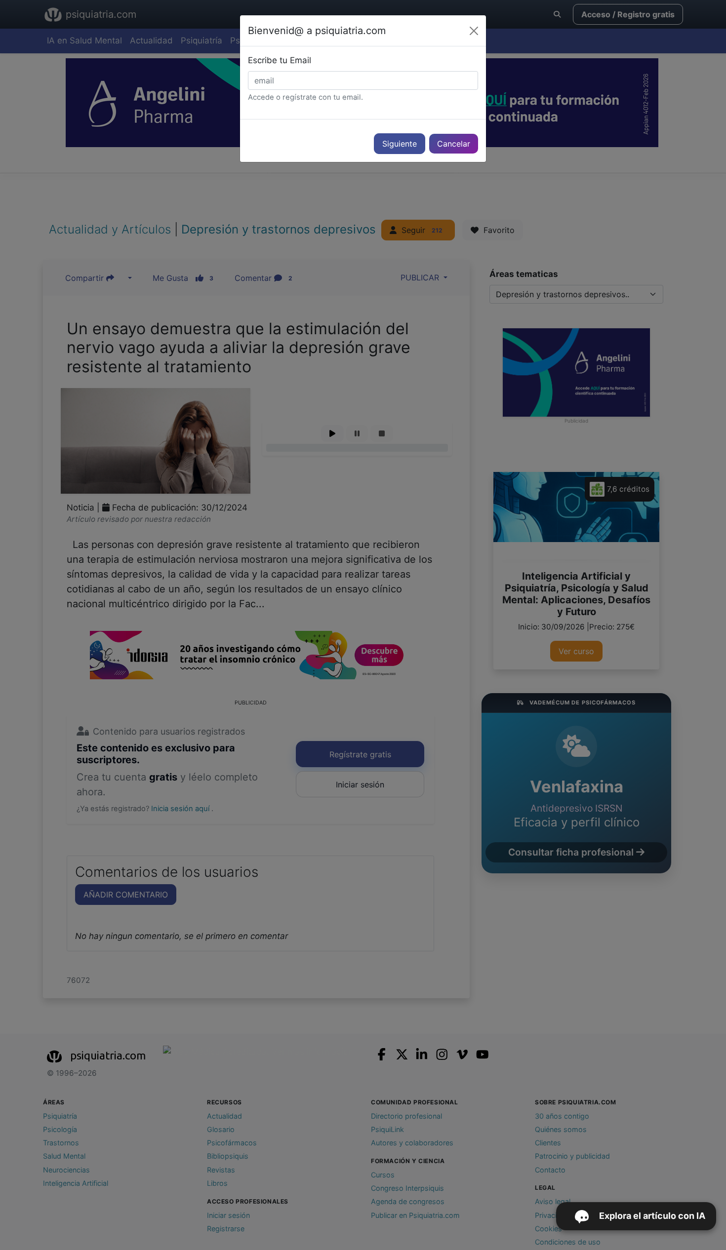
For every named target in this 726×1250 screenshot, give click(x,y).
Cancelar (453, 144)
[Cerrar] (474, 31)
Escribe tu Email (279, 60)
